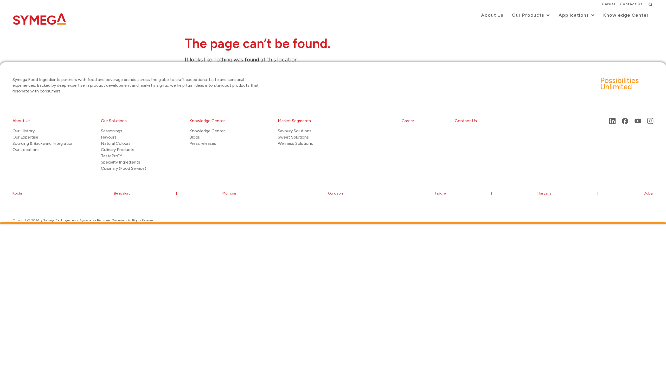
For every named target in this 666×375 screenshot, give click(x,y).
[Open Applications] (592, 15)
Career (408, 120)
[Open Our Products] (548, 15)
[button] (650, 4)
